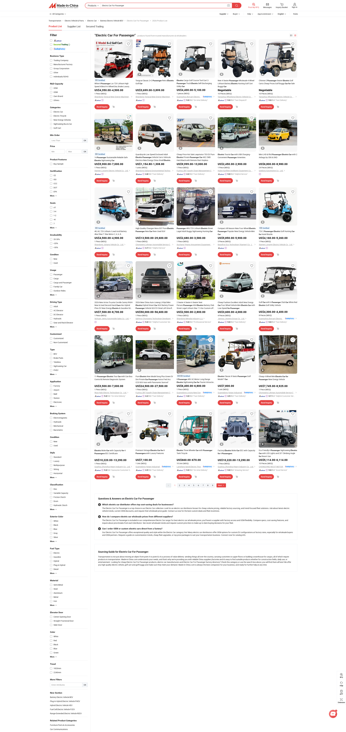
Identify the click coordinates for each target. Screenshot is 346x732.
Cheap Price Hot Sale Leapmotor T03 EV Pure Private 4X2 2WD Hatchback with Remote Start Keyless (195, 157)
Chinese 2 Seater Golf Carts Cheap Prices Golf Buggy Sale (277, 82)
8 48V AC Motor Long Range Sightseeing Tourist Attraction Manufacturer (196, 381)
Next (220, 485)
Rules (295, 14)
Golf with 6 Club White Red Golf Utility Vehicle (278, 303)
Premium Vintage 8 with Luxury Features (150, 452)
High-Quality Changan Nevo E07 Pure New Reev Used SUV (155, 230)
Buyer (235, 14)
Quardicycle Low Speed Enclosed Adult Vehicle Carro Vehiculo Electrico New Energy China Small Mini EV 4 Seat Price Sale (153, 157)
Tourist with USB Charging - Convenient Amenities (234, 156)
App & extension (264, 14)
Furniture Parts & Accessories (62, 725)
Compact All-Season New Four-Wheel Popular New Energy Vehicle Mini (237, 231)
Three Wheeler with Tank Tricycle (194, 452)
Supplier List (74, 26)
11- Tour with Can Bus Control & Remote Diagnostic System (113, 378)
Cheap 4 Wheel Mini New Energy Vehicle (273, 378)
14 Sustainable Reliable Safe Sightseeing (111, 159)
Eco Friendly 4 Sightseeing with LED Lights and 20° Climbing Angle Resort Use (278, 453)
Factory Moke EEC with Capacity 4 (236, 452)
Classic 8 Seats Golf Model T (234, 377)
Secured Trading (95, 26)
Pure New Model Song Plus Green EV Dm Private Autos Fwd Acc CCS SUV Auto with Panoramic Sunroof (154, 379)
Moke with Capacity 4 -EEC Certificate (110, 452)
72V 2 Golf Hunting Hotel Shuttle (277, 233)
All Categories (58, 14)
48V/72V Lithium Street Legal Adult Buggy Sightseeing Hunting (195, 230)
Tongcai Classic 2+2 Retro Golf (155, 82)
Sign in (294, 7)
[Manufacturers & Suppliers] (63, 5)
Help (249, 14)
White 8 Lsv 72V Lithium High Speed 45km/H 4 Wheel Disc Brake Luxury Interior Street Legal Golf (111, 85)
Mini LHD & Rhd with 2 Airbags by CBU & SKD (278, 156)
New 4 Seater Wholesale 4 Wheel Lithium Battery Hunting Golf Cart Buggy (236, 83)
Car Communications (59, 729)
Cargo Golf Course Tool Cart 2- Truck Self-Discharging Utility (194, 83)
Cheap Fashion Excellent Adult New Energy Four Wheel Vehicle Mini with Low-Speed (236, 305)
